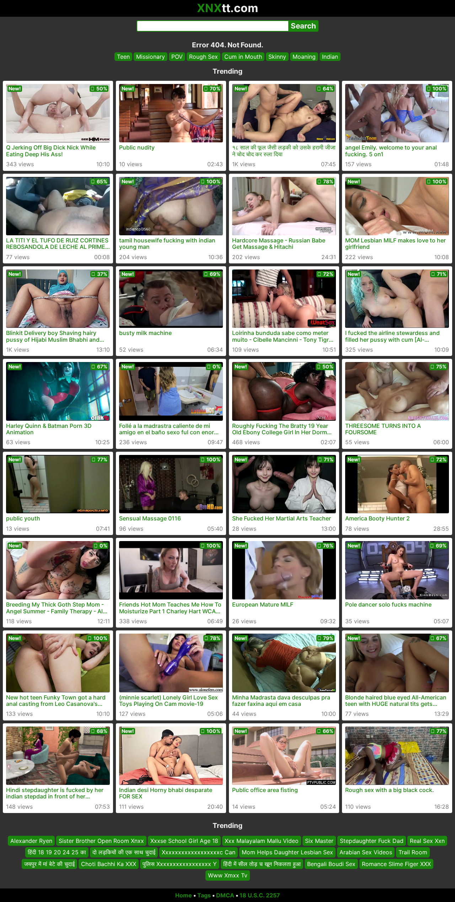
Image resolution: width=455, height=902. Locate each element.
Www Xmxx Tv (227, 875)
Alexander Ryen (31, 840)
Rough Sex (203, 56)
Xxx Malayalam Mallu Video (262, 840)
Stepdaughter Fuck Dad (371, 840)
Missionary (150, 56)
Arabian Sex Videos (365, 852)
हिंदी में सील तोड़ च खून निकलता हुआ (262, 863)
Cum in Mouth (243, 56)
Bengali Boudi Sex (331, 863)
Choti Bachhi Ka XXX (108, 863)
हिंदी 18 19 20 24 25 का (57, 852)
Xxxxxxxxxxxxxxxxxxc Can (198, 852)
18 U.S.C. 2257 (260, 895)
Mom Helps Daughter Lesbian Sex (287, 852)
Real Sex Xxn (427, 840)
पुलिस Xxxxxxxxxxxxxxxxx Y (180, 863)
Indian (330, 56)
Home (183, 895)
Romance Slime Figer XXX (396, 863)
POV (177, 56)
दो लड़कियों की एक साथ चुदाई (123, 852)
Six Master (319, 840)
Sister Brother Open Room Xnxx (101, 840)
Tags (204, 895)
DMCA (225, 895)
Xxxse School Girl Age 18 (184, 840)
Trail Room (412, 852)
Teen (123, 56)
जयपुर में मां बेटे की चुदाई (49, 863)
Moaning (304, 56)
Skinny (277, 56)
